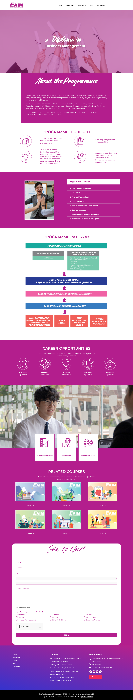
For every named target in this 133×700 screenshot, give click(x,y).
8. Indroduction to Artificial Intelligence (85, 219)
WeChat (21, 617)
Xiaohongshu (91, 617)
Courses (81, 5)
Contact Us (101, 5)
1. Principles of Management (80, 188)
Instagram (56, 615)
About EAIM (70, 5)
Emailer (88, 615)
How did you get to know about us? (29, 612)
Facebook (22, 615)
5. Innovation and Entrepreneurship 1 (84, 206)
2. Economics (75, 193)
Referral (55, 617)
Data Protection (87, 697)
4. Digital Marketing (77, 201)
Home (60, 5)
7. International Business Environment (84, 214)
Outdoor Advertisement (27, 620)
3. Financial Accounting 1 (79, 197)
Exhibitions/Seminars (93, 620)
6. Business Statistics (78, 210)
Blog (91, 5)
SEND (66, 635)
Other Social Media (59, 620)
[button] (93, 188)
